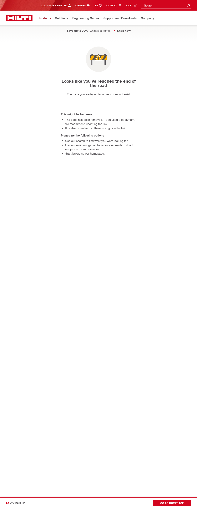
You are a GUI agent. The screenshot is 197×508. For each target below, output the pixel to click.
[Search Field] (188, 5)
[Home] (19, 18)
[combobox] (166, 5)
